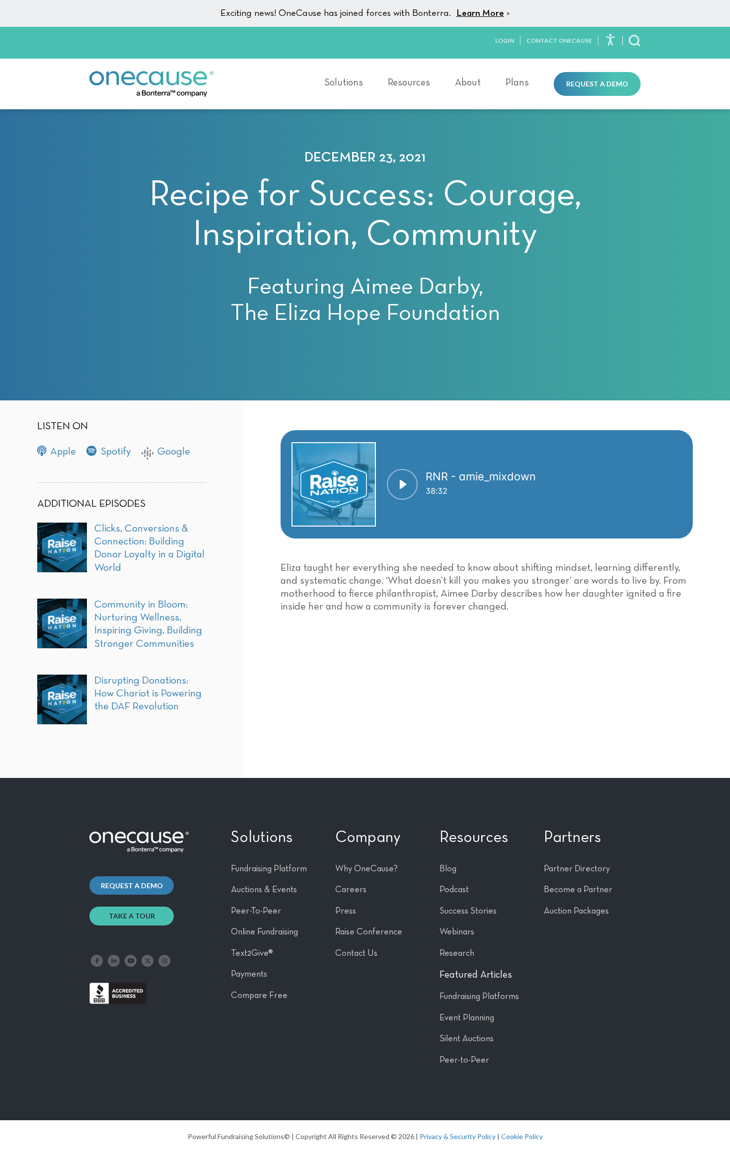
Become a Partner (578, 889)
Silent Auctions (466, 1038)
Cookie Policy (522, 1136)
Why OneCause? (366, 868)
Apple (63, 452)
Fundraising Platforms (479, 996)
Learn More (480, 13)
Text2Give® (252, 953)
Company (368, 838)
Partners (572, 838)
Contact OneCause (559, 40)
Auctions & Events (264, 889)
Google (173, 452)
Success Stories (468, 911)
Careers (350, 889)
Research (456, 953)
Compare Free (259, 995)
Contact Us (356, 953)
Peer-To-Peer (256, 911)
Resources (409, 82)
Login (504, 40)
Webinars (456, 931)
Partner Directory (577, 868)
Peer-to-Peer (464, 1060)
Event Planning (466, 1017)
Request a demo (132, 885)
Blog (447, 868)
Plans (517, 82)
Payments (249, 974)
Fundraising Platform (269, 868)
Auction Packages (576, 911)
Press (345, 911)
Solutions (343, 82)
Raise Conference (368, 931)
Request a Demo (597, 83)
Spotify (116, 452)
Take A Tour (132, 916)
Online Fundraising (264, 931)
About (468, 82)
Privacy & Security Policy (458, 1136)
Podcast (454, 889)
